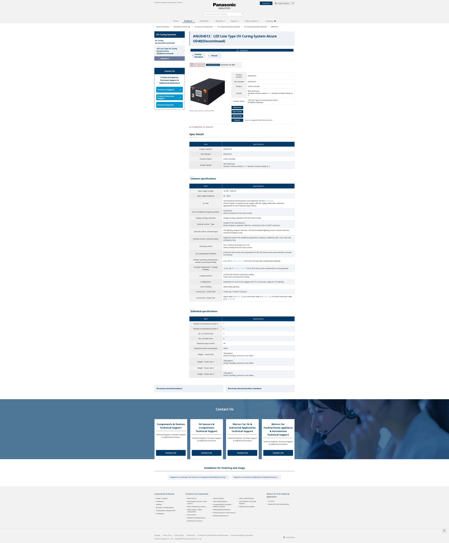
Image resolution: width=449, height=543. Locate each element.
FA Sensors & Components (204, 27)
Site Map (157, 535)
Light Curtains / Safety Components (194, 511)
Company (269, 21)
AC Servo (271, 501)
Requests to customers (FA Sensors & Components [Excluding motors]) (197, 477)
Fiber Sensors (192, 498)
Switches (159, 504)
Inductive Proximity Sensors (196, 518)
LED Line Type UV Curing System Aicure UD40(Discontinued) (167, 51)
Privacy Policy (179, 535)
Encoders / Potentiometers (165, 508)
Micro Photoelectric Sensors (196, 507)
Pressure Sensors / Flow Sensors (224, 513)
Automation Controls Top (181, 27)
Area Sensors (191, 515)
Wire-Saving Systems (220, 501)
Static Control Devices (246, 498)
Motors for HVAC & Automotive (278, 504)
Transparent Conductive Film (165, 511)
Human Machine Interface (221, 510)
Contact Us (266, 3)
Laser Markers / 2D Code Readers (247, 502)
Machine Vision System (247, 507)
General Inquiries (165, 105)
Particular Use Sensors (195, 521)
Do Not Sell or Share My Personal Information (213, 535)
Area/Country (290, 537)
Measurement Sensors (221, 516)
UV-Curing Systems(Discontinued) (228, 27)
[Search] (243, 14)
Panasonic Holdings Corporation (242, 535)
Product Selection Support (165, 97)
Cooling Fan (160, 514)
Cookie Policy (190, 535)
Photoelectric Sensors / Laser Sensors (197, 502)
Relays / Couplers (162, 498)
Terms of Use (167, 535)
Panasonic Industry (162, 27)
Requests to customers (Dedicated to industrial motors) (255, 477)
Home (175, 21)
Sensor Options (218, 498)
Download (204, 21)
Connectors (160, 501)
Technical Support (165, 89)
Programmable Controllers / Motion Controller (222, 505)
